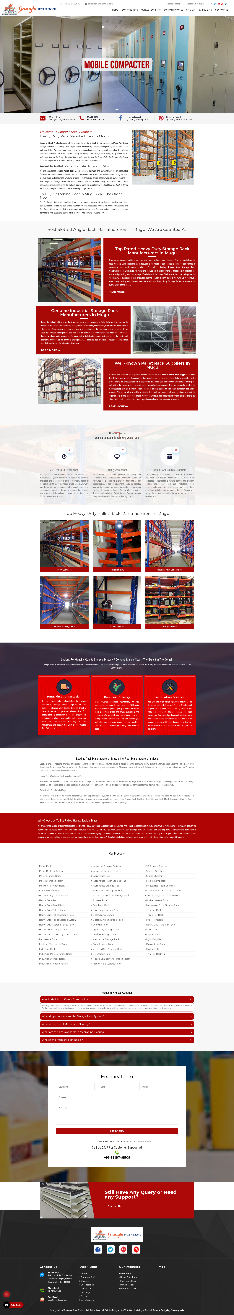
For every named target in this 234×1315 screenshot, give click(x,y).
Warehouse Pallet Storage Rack (109, 881)
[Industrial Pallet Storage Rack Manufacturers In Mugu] (169, 566)
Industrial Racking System (106, 871)
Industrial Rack (47, 949)
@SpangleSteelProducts (179, 119)
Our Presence (87, 1285)
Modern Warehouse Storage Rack (110, 895)
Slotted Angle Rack (103, 915)
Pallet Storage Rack (50, 876)
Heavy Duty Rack (64, 569)
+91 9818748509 (96, 119)
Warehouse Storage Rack (64, 626)
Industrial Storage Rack (52, 959)
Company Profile (173, 10)
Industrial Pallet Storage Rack (169, 569)
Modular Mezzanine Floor (53, 944)
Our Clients (205, 10)
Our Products (130, 10)
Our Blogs (85, 1292)
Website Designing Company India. (168, 1310)
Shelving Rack (100, 924)
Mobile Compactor (156, 881)
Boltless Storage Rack (104, 934)
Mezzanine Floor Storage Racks (163, 905)
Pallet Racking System (51, 871)
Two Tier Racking (155, 954)
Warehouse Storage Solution (108, 890)
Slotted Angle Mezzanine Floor (163, 895)
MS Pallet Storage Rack (52, 885)
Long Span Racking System (107, 910)
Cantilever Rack (117, 569)
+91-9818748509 (71, 3)
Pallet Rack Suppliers (178, 374)
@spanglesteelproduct (138, 119)
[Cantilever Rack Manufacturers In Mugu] (117, 566)
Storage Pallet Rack (50, 890)
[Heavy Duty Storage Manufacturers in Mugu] (64, 566)
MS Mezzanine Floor (157, 900)
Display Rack (153, 934)
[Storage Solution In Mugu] (169, 623)
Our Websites (87, 1300)
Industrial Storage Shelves (53, 963)
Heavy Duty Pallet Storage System (58, 920)
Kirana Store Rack (155, 944)
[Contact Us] (6, 1296)
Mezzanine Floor (48, 939)
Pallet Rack (45, 866)
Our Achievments (151, 10)
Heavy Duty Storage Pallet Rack (56, 924)
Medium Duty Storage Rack (107, 949)
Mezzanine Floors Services (160, 885)
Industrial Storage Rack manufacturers (68, 322)
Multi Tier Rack (154, 920)
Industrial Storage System (106, 866)
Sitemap (190, 10)
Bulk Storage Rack (102, 944)
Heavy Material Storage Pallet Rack (58, 934)
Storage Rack (173, 3)
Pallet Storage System (51, 881)
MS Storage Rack (117, 626)
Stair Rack (151, 929)
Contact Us (221, 10)
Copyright (54, 1310)
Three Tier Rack (155, 915)
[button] (17, 64)
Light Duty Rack (155, 939)
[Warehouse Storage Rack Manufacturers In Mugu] (64, 623)
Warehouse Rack (101, 876)
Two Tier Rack (154, 910)
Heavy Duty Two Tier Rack (160, 924)
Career (83, 1296)
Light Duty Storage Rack (105, 929)
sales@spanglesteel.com (100, 3)
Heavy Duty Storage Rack (53, 929)
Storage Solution (195, 3)
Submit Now (117, 1131)
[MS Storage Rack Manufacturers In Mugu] (117, 623)
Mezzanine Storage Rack (105, 939)
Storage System (154, 876)
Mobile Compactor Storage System (111, 959)
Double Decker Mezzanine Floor (164, 890)
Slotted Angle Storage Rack (107, 920)
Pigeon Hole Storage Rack (106, 963)
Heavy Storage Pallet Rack (53, 895)
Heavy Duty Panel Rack (52, 905)
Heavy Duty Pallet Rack (52, 910)
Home (115, 10)
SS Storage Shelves (156, 866)
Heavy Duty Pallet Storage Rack (56, 915)
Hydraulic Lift (153, 949)
